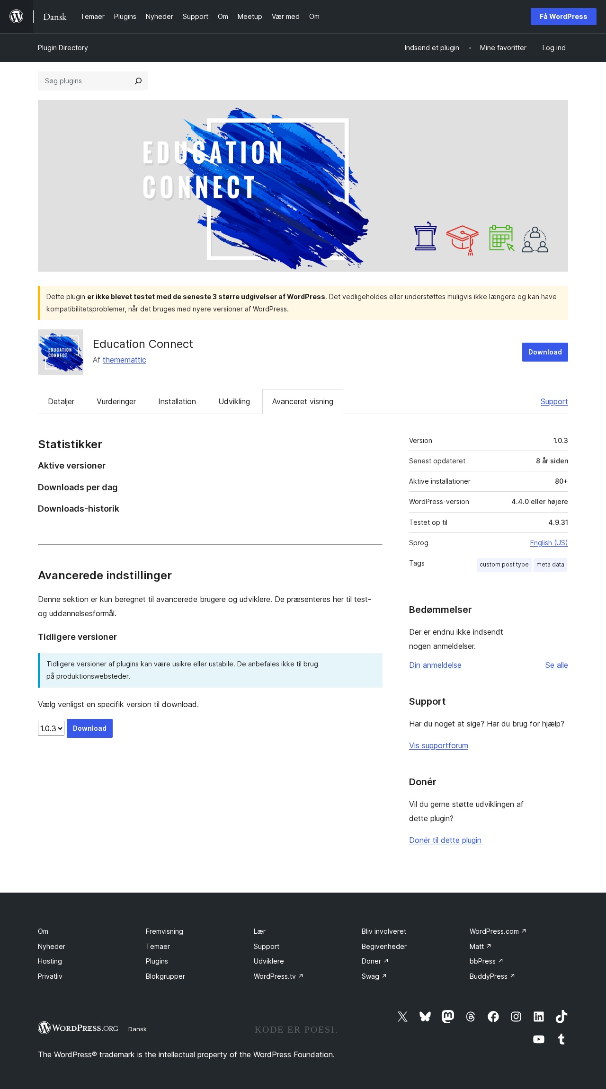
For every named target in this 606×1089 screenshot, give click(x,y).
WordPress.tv (279, 976)
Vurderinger (116, 401)
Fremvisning (164, 931)
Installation (177, 401)
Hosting (50, 961)
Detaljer (61, 401)
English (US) (549, 543)
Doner (375, 961)
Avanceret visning (302, 401)
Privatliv (50, 976)
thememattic (124, 359)
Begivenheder (384, 946)
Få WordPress (564, 16)
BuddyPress (493, 976)
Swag (374, 976)
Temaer (158, 946)
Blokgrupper (165, 976)
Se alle (556, 665)
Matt (481, 946)
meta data (550, 564)
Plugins (157, 961)
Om (43, 931)
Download (545, 352)
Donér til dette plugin (445, 840)
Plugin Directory (63, 48)
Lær (260, 931)
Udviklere (269, 961)
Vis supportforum (438, 745)
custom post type (504, 564)
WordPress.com (498, 931)
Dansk (137, 1029)
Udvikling (234, 401)
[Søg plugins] (138, 80)
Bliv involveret (384, 931)
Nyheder (51, 946)
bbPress (487, 961)
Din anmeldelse (435, 665)
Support (554, 401)
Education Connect (143, 344)
